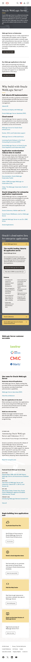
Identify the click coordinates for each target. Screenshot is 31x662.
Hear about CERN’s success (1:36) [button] (13, 271)
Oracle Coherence (7, 210)
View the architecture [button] (8, 395)
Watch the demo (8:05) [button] (12, 573)
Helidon (15, 210)
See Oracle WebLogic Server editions (14, 267)
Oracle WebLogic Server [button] (10, 244)
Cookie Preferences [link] (6, 649)
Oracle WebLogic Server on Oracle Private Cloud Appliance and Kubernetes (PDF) (14, 146)
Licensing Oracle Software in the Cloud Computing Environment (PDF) (13, 141)
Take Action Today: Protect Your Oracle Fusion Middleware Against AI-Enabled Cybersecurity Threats (13, 492)
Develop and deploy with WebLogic (12, 110)
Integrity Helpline (17, 651)
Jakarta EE (5, 106)
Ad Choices (15, 649)
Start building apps (11, 603)
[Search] (18, 3)
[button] (3, 3)
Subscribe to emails (6, 651)
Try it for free (10, 541)
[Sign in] (24, 3)
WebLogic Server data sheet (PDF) (12, 392)
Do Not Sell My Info (21, 646)
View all (4, 503)
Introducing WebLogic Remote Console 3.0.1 (15, 499)
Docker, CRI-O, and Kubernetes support (13, 133)
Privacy (14, 646)
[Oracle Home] (7, 3)
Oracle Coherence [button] (9, 316)
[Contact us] (28, 3)
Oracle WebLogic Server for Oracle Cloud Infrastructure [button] (13, 322)
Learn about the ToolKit (8, 52)
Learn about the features (8, 75)
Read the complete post (9, 460)
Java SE (23, 210)
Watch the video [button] (10, 633)
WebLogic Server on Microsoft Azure (13, 136)
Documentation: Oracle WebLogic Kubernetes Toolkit (12, 177)
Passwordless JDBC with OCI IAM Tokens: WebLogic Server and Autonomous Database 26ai (15, 476)
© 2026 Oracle (5, 646)
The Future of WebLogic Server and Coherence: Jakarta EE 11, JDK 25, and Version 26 (13, 484)
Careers (21, 649)
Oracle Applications (8, 225)
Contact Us (24, 651)
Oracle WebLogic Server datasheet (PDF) (14, 113)
